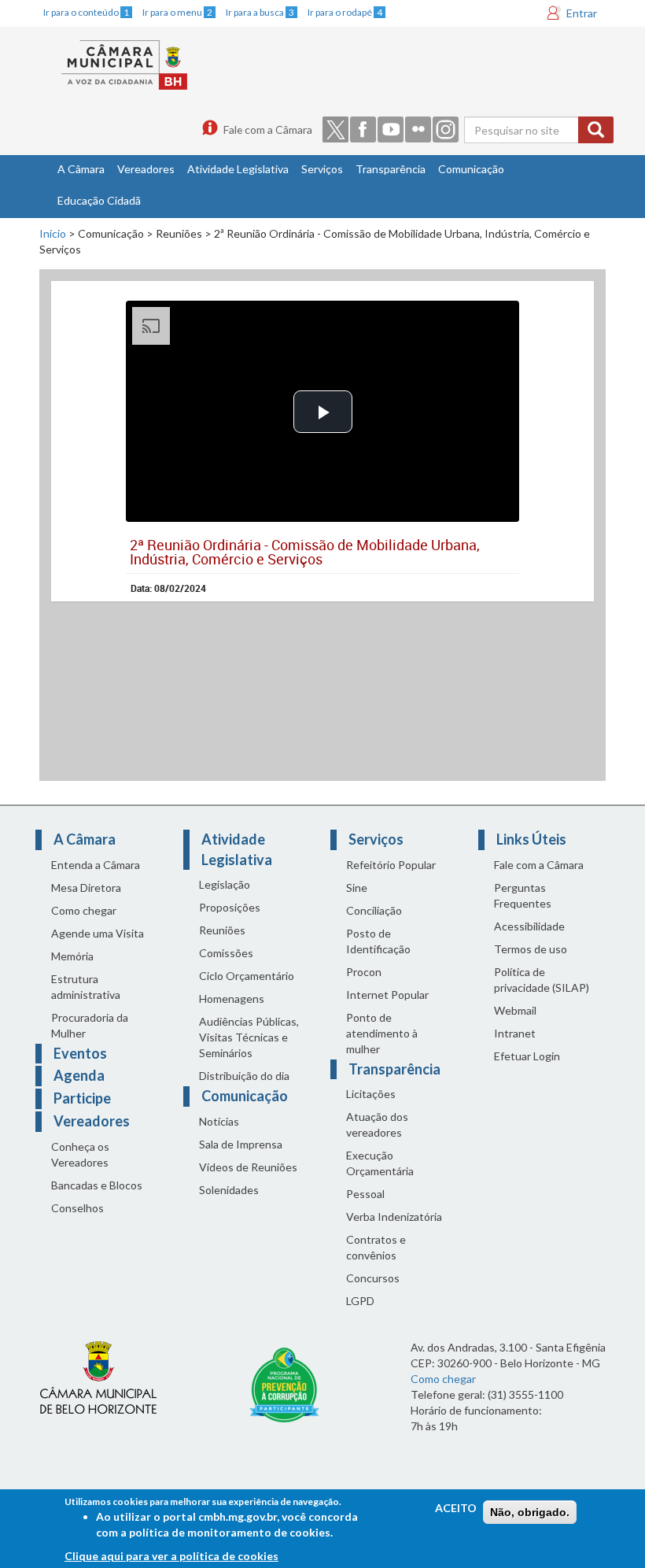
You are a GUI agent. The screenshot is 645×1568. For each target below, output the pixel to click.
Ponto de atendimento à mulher (382, 1033)
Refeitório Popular (391, 864)
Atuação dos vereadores (377, 1124)
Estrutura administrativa (85, 986)
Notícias (219, 1121)
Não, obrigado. (529, 1512)
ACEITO (456, 1507)
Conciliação (374, 910)
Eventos (80, 1053)
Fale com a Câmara (267, 129)
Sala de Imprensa (240, 1144)
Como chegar (83, 910)
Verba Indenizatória (394, 1216)
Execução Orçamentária (380, 1163)
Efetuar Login (527, 1056)
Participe (82, 1098)
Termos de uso (530, 949)
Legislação (224, 884)
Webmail (515, 1010)
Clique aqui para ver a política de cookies (171, 1555)
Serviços (322, 169)
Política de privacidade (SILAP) (541, 979)
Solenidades (229, 1189)
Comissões (226, 953)
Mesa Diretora (86, 887)
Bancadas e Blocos (96, 1185)
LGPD (360, 1300)
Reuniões (222, 930)
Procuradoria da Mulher (89, 1025)
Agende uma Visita (97, 933)
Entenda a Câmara (95, 864)
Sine (356, 887)
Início (52, 233)
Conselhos (77, 1208)
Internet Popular (387, 994)
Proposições (229, 907)
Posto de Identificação (378, 941)
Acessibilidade (529, 926)
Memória (72, 956)
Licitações (371, 1093)
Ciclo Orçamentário (246, 975)
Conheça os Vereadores (80, 1154)
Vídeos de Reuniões (248, 1167)
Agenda (79, 1075)
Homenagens (231, 998)
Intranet (515, 1033)
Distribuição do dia (244, 1075)
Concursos (373, 1278)
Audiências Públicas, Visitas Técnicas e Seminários (249, 1037)
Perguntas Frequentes (522, 895)
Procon (363, 971)
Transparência (391, 169)
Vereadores (146, 169)
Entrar (581, 13)
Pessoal (365, 1193)
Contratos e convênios (376, 1247)
